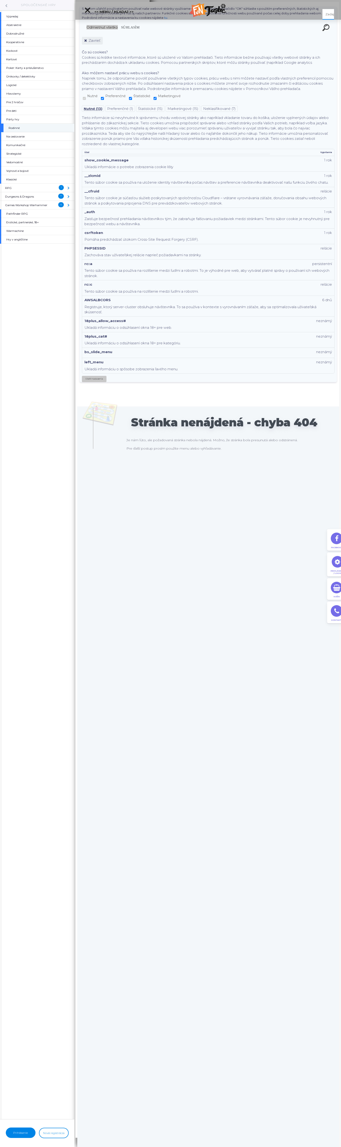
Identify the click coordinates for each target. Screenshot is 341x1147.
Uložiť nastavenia (94, 379)
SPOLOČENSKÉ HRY (38, 5)
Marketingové (169, 96)
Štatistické (141, 96)
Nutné (92, 96)
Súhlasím (130, 27)
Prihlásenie (20, 1132)
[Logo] (208, 10)
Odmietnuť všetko (102, 27)
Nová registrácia (53, 1133)
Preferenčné (115, 96)
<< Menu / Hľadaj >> (113, 12)
